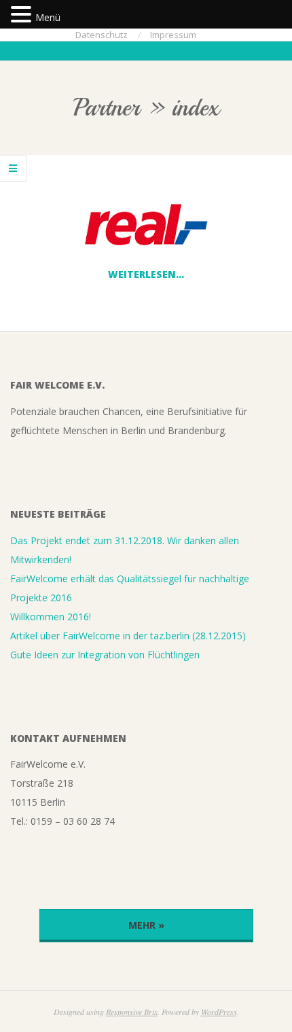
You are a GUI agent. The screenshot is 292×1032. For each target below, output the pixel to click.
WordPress (219, 1011)
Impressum (173, 35)
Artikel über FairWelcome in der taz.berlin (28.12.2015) (128, 635)
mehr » (146, 925)
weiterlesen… (146, 274)
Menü (47, 17)
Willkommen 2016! (50, 616)
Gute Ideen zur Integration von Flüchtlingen (105, 654)
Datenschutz (101, 35)
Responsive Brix (132, 1011)
